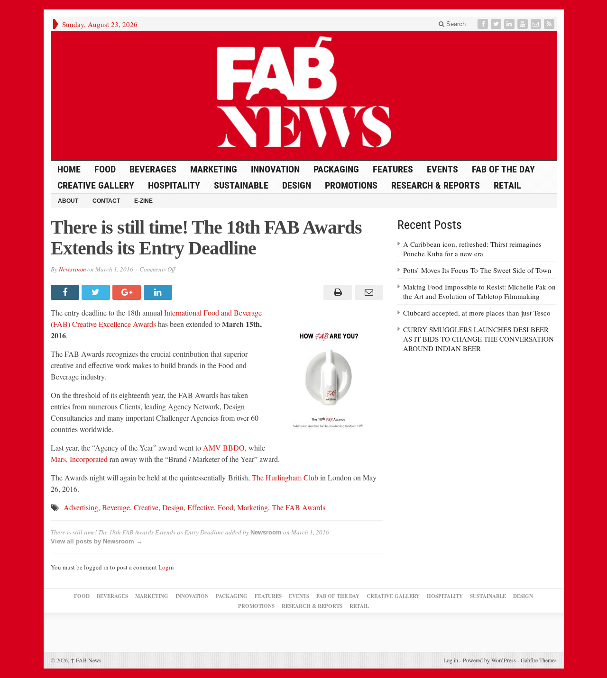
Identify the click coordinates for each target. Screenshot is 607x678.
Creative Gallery (95, 185)
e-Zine (143, 201)
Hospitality (174, 185)
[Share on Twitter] (97, 292)
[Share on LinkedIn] (159, 292)
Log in (450, 660)
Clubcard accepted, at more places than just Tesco (477, 312)
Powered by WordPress (489, 660)
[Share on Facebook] (66, 292)
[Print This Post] (336, 292)
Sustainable (241, 185)
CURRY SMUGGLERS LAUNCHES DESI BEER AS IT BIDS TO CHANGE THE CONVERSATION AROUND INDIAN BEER (478, 339)
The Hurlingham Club (285, 477)
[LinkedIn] (510, 23)
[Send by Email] (367, 292)
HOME (69, 169)
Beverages (152, 169)
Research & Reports (435, 185)
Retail (507, 185)
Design (296, 185)
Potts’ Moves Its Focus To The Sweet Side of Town (477, 270)
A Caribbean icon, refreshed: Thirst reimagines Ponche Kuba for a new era (472, 248)
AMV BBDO (224, 447)
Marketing (213, 169)
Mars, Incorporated (79, 459)
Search (455, 23)
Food (105, 169)
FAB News (86, 660)
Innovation (275, 169)
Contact (106, 201)
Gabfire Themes (539, 660)
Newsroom (72, 269)
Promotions (351, 185)
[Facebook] (483, 23)
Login (166, 567)
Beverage (116, 507)
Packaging (336, 169)
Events (442, 169)
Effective (200, 507)
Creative (146, 507)
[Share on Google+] (127, 292)
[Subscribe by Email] (536, 23)
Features (393, 169)
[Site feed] (550, 23)
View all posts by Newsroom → (96, 541)
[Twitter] (497, 23)
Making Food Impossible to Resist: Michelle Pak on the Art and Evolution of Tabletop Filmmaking (479, 291)
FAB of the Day (503, 169)
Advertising (81, 507)
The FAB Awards (298, 507)
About (68, 201)
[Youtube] (523, 23)
